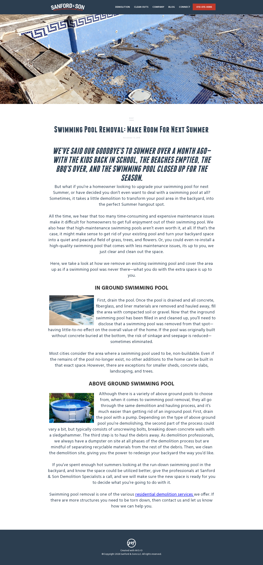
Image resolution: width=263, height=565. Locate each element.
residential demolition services (164, 494)
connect (184, 7)
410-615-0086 (204, 7)
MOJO (139, 551)
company (158, 7)
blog (171, 7)
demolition (122, 7)
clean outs (141, 7)
